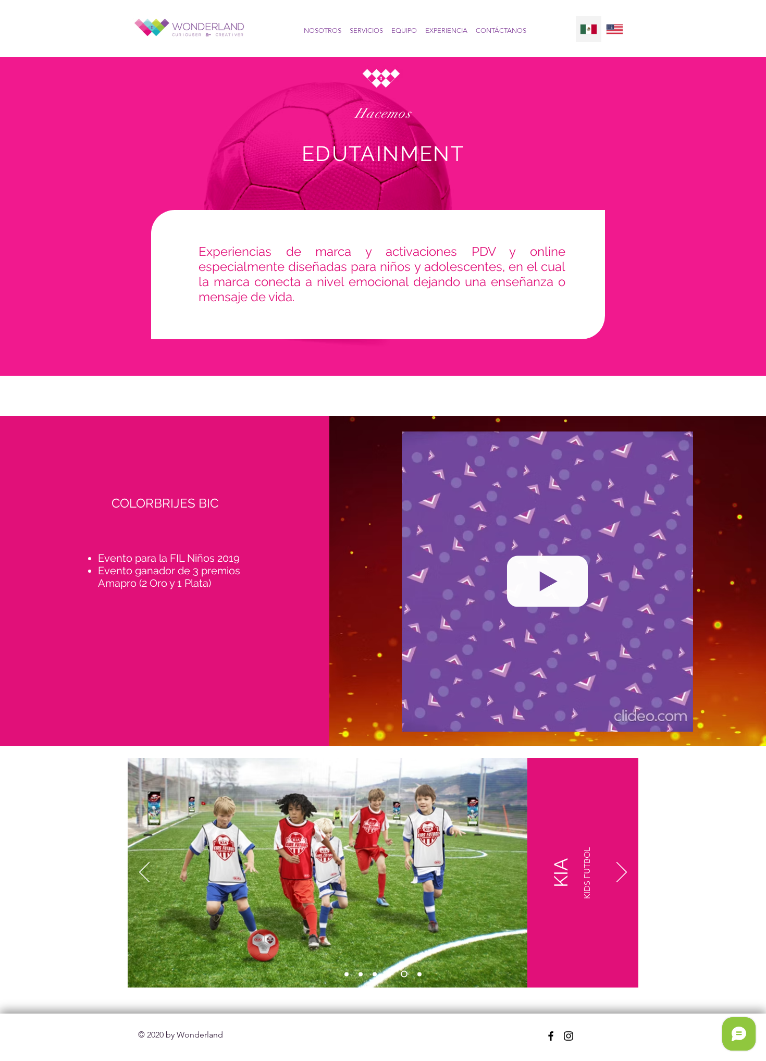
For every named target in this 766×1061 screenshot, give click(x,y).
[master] (346, 974)
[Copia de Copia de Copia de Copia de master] (418, 974)
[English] (614, 29)
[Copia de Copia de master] (375, 974)
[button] (679, 719)
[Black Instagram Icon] (568, 1036)
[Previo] (144, 873)
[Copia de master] (361, 974)
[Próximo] (621, 873)
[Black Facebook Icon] (551, 1036)
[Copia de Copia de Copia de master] (403, 974)
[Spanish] (588, 29)
